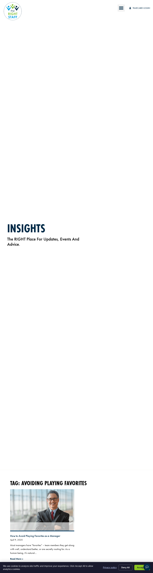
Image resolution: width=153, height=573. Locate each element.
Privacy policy (110, 567)
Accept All (142, 567)
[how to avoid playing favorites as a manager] (42, 510)
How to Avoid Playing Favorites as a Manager (35, 536)
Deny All (125, 567)
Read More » (16, 558)
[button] (121, 8)
